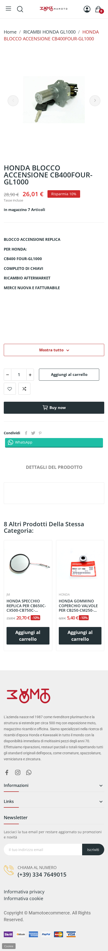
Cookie (8, 946)
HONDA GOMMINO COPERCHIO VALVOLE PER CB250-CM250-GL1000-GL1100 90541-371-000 (80, 606)
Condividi (26, 433)
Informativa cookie (23, 898)
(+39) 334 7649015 (42, 874)
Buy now (57, 407)
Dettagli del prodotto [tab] (54, 467)
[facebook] (7, 773)
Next (94, 100)
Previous (13, 100)
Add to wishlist (10, 389)
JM (8, 594)
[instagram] (18, 773)
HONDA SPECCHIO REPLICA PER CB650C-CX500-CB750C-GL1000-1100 (26, 606)
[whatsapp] (29, 773)
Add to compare (24, 389)
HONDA (64, 594)
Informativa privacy (24, 892)
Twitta (33, 433)
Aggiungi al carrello (69, 374)
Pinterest (40, 433)
